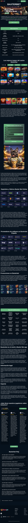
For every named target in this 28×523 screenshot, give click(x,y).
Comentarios (23, 408)
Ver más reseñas (14, 446)
